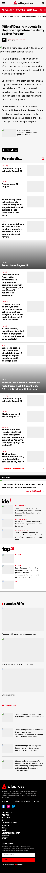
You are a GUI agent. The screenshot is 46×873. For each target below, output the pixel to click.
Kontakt (5, 801)
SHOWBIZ (6, 836)
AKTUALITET (8, 10)
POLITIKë (20, 10)
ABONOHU (7, 860)
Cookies (35, 801)
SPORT (5, 838)
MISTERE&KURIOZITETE (12, 833)
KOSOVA (5, 825)
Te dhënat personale (20, 801)
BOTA (4, 828)
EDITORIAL (32, 10)
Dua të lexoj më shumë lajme (13, 468)
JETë (4, 830)
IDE (40, 10)
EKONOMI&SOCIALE (10, 823)
